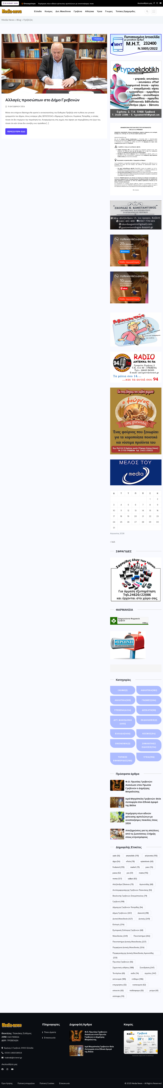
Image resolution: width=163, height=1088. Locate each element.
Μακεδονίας (120, 936)
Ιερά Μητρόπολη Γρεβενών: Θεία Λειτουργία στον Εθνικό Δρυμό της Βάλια (143, 802)
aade (116, 855)
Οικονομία (122, 743)
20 (135, 516)
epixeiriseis (147, 861)
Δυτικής (144, 919)
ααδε (135, 973)
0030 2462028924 (13, 1053)
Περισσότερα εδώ (16, 131)
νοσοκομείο (139, 985)
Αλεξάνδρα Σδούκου (123, 884)
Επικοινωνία (49, 1037)
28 (143, 522)
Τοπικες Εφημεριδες (125, 11)
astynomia (151, 855)
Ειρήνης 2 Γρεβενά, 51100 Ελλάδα (18, 1048)
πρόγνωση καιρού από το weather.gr (143, 1055)
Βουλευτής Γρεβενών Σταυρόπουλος (130, 896)
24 (114, 522)
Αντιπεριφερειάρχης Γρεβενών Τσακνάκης (132, 890)
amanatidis (132, 855)
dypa (116, 861)
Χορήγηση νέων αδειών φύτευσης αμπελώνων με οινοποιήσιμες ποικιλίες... (68, 3)
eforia (130, 861)
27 (135, 522)
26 (128, 522)
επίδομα (137, 979)
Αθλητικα (89, 11)
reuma (143, 873)
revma (117, 878)
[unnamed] (135, 214)
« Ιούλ (112, 542)
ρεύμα (154, 990)
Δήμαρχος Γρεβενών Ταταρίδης (128, 907)
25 (121, 522)
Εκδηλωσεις (149, 720)
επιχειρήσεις (119, 985)
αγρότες (150, 973)
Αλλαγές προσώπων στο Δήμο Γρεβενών (42, 99)
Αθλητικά (123, 700)
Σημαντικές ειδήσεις (123, 967)
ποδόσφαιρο (137, 990)
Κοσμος (48, 11)
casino (123, 690)
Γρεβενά (118, 901)
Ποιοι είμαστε (50, 1032)
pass (149, 867)
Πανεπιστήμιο (142, 936)
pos (130, 873)
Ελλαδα (38, 11)
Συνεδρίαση (147, 967)
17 (114, 516)
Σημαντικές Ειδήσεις (149, 745)
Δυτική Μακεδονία (123, 919)
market (135, 867)
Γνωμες (109, 11)
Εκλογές (118, 924)
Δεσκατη (149, 710)
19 (128, 516)
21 (143, 516)
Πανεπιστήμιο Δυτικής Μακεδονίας (129, 941)
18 (121, 516)
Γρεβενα (78, 11)
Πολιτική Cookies (47, 1083)
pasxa (117, 873)
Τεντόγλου (119, 973)
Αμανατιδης (146, 884)
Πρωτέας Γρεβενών (123, 962)
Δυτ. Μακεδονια (63, 11)
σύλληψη (118, 996)
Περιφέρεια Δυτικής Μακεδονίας (128, 947)
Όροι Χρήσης (7, 1083)
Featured (118, 867)
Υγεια (99, 11)
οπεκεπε (118, 990)
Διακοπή (143, 913)
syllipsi (132, 878)
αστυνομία (119, 979)
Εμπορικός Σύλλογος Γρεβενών (128, 930)
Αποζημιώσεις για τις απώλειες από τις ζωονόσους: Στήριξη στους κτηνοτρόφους (142, 833)
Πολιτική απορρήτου (26, 1083)
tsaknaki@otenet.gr (13, 1057)
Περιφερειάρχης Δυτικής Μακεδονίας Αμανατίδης (133, 953)
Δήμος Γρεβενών (122, 913)
